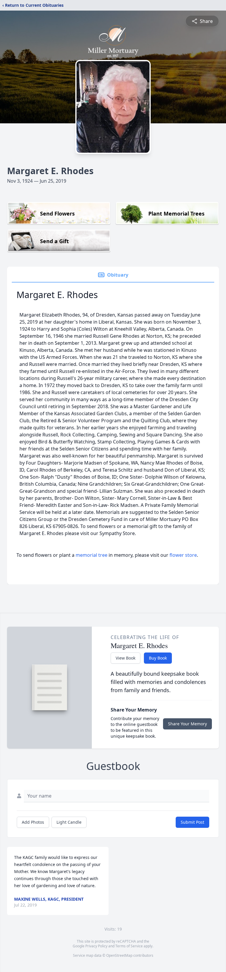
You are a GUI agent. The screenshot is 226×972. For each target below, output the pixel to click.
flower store (183, 555)
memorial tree (91, 555)
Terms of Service (129, 946)
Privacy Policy (96, 946)
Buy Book (158, 658)
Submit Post (192, 822)
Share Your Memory (187, 724)
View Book (125, 658)
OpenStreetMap (119, 955)
